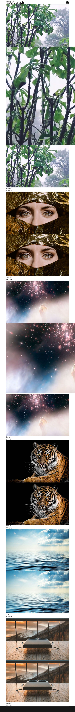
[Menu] (67, 2)
